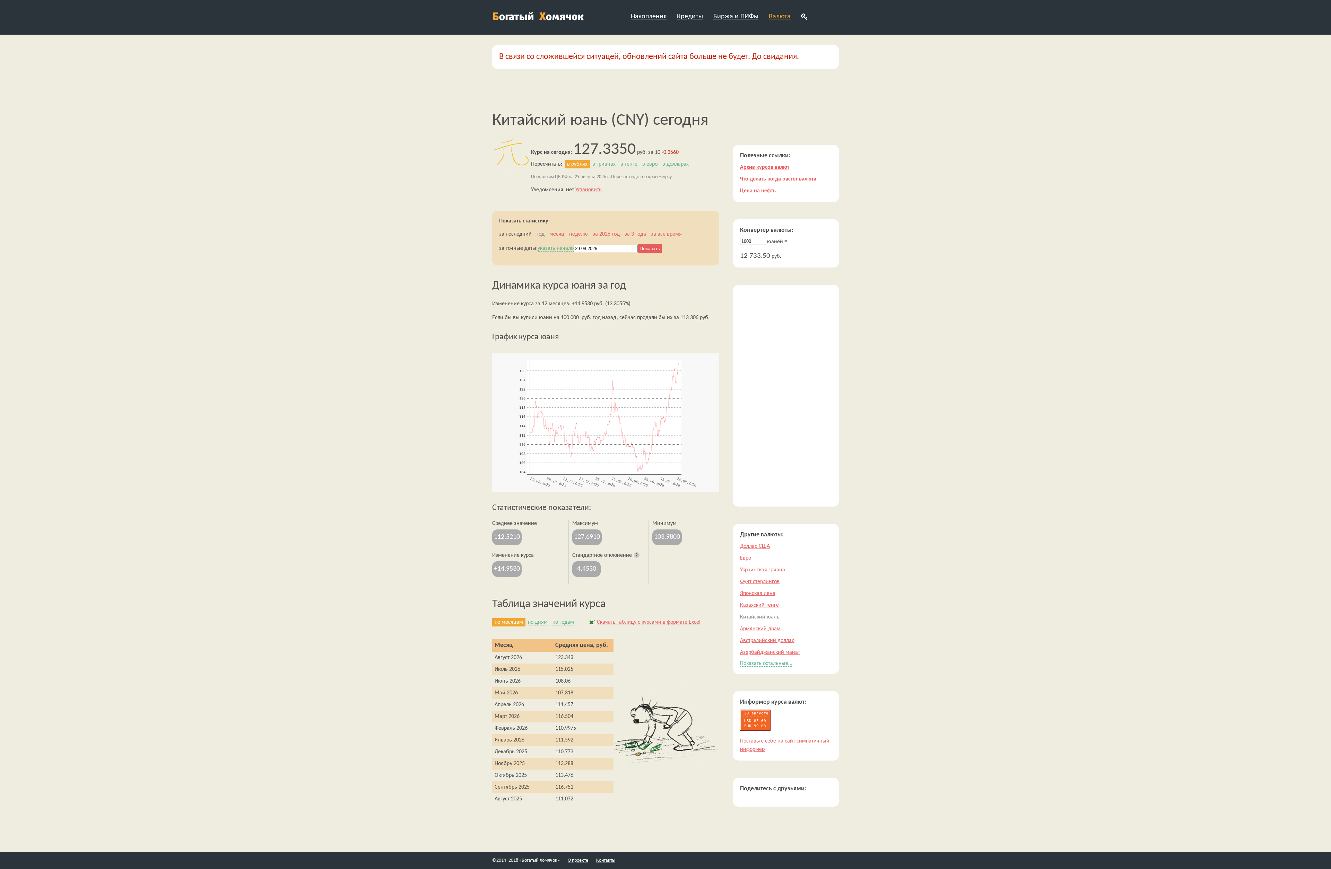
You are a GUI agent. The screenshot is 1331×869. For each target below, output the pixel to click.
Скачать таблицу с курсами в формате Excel (649, 622)
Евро (745, 558)
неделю (578, 234)
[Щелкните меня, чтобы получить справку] (637, 555)
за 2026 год (606, 234)
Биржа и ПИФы (735, 16)
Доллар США (755, 546)
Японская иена (757, 593)
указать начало (556, 248)
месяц (556, 234)
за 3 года (635, 234)
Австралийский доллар (767, 640)
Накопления (649, 16)
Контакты (605, 860)
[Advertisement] (786, 396)
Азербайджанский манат (770, 652)
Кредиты (690, 16)
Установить (588, 190)
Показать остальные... (766, 663)
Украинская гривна (762, 570)
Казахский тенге (759, 605)
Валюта (780, 16)
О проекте (578, 860)
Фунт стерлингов (760, 582)
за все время (666, 234)
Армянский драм (760, 629)
